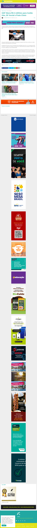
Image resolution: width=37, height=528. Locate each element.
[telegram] (20, 521)
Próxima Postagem (33, 115)
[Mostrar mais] (21, 68)
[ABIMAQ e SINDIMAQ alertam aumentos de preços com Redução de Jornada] (10, 77)
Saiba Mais (3, 524)
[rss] (25, 521)
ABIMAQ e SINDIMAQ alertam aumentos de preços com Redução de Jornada (9, 82)
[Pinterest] (17, 68)
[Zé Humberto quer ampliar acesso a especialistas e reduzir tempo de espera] (27, 77)
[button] (1, 1)
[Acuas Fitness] (18, 507)
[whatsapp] (23, 521)
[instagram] (18, 521)
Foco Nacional (21, 524)
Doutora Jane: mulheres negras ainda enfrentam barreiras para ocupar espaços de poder (9, 94)
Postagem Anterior (4, 115)
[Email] (19, 68)
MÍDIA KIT (28, 526)
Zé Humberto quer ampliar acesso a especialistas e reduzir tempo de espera (26, 82)
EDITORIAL (23, 526)
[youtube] (16, 521)
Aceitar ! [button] (4, 525)
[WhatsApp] (15, 68)
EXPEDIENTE (19, 526)
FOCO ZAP (32, 526)
